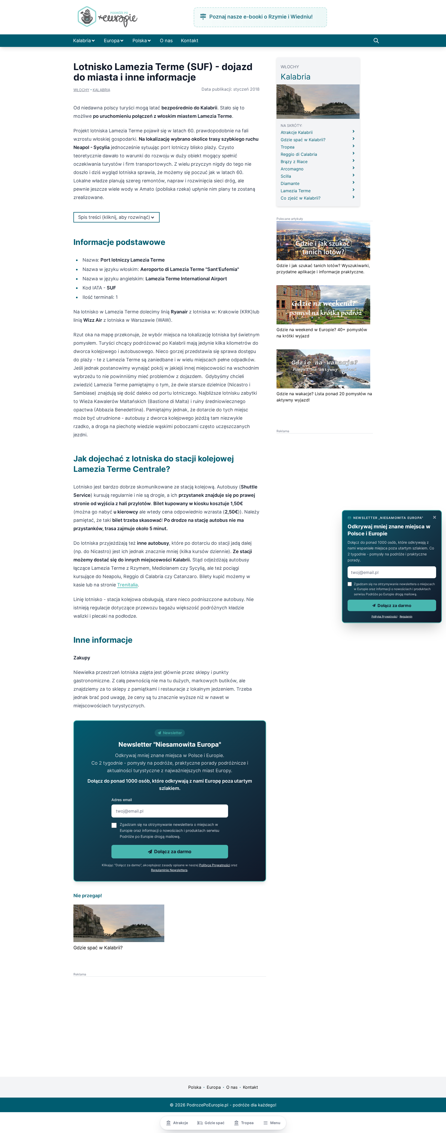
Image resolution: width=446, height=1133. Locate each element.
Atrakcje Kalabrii (297, 132)
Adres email (121, 799)
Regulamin (406, 616)
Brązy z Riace (294, 161)
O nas (166, 40)
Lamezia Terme (296, 190)
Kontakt (189, 40)
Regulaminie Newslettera (169, 870)
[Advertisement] (121, 1013)
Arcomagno (292, 168)
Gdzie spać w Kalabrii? (98, 947)
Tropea (287, 147)
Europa (112, 40)
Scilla (286, 176)
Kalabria (82, 40)
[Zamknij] (434, 517)
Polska (140, 40)
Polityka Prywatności (384, 616)
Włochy (81, 90)
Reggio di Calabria (299, 154)
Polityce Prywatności (214, 865)
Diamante (290, 183)
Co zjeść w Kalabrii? (301, 198)
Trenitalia (127, 584)
